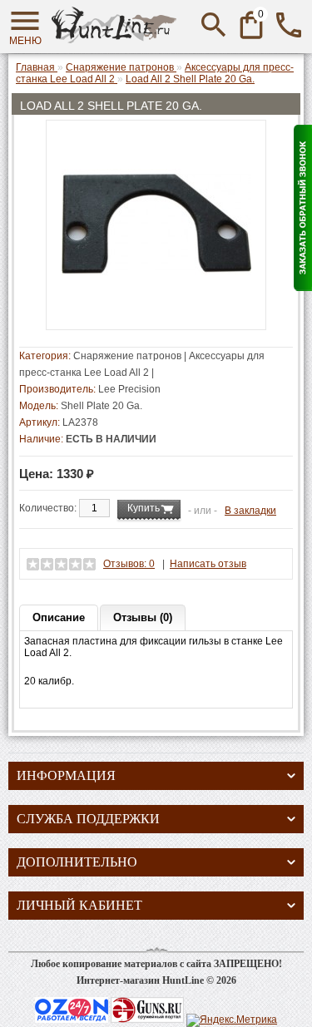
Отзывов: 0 (129, 564)
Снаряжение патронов (127, 356)
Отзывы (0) (142, 617)
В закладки (250, 510)
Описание (58, 617)
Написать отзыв (208, 564)
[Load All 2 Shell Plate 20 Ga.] (156, 315)
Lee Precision (129, 389)
